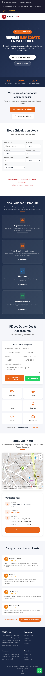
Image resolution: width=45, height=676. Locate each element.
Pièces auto (27, 641)
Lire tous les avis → (10, 619)
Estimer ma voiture (24, 116)
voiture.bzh (27, 654)
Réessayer (22, 182)
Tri (5, 164)
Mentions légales (22, 669)
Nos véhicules (28, 636)
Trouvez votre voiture (24, 109)
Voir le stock (21, 57)
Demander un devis (16, 378)
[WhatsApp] (39, 670)
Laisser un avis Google (31, 619)
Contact (26, 643)
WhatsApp (34, 378)
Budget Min (30, 150)
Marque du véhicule (12, 349)
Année (7, 356)
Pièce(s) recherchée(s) (13, 364)
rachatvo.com (28, 659)
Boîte (28, 157)
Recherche (8, 143)
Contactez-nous (22, 530)
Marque (29, 143)
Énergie (7, 150)
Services (27, 638)
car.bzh (26, 657)
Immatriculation (29, 356)
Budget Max (8, 157)
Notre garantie (22, 64)
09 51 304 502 (9, 11)
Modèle (26, 349)
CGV (22, 673)
